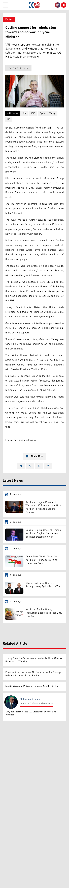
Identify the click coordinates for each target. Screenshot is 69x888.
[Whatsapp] (30, 466)
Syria (42, 113)
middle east (12, 113)
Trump (52, 113)
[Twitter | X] (39, 466)
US (8, 119)
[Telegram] (21, 466)
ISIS (33, 113)
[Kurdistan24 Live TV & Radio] (63, 5)
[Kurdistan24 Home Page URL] (34, 5)
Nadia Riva (37, 456)
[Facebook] (48, 466)
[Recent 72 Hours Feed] (57, 5)
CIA (24, 113)
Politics (8, 19)
